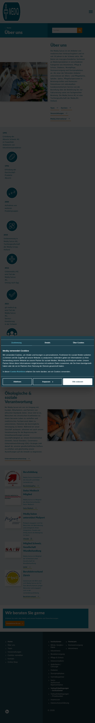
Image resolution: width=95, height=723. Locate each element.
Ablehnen (17, 382)
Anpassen (46, 382)
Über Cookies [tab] (78, 342)
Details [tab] (47, 342)
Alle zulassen (77, 382)
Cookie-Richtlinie (18, 372)
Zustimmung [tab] (16, 342)
